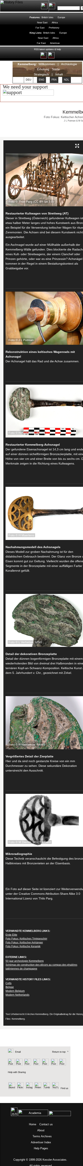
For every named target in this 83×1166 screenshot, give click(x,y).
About (40, 1130)
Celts (8, 983)
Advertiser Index (41, 1142)
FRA (54, 79)
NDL (66, 79)
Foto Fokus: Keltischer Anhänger (24, 942)
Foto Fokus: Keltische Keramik (23, 946)
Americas (55, 43)
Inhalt (59, 74)
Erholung (43, 69)
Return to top (59, 1052)
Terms (36, 1136)
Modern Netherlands (17, 994)
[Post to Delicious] (19, 1064)
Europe (61, 17)
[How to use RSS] (52, 6)
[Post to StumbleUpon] (62, 1064)
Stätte (56, 69)
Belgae (10, 987)
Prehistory (54, 27)
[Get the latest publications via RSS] (44, 6)
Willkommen (47, 64)
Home (32, 1124)
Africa (55, 22)
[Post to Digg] (27, 1064)
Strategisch (41, 74)
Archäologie (69, 64)
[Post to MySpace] (45, 1064)
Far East (40, 27)
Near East (42, 22)
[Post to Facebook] (36, 1064)
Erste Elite (11, 934)
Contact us (46, 1124)
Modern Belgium (15, 990)
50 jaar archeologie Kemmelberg (25, 960)
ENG (41, 79)
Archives (46, 1136)
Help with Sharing (17, 1072)
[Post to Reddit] (54, 1064)
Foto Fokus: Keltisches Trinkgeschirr (26, 938)
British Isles (47, 17)
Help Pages (41, 1148)
